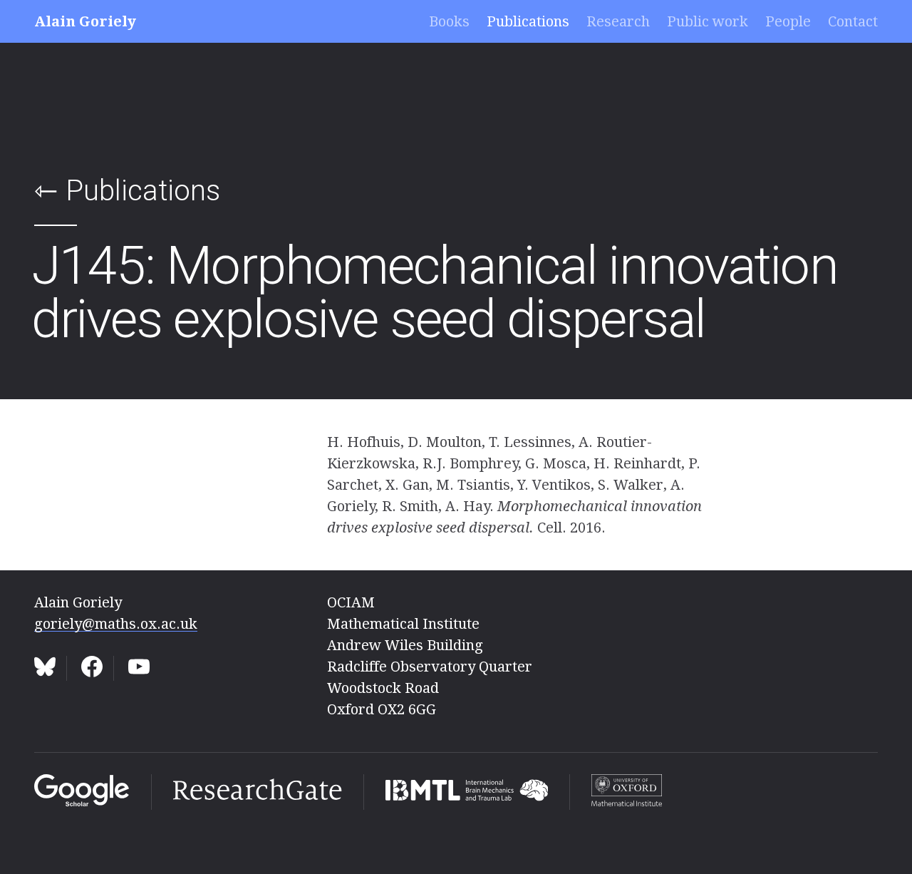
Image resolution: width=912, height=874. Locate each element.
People (788, 21)
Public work (707, 21)
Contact (853, 21)
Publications (528, 21)
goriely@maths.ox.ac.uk (115, 623)
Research (618, 21)
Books (449, 21)
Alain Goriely (85, 21)
